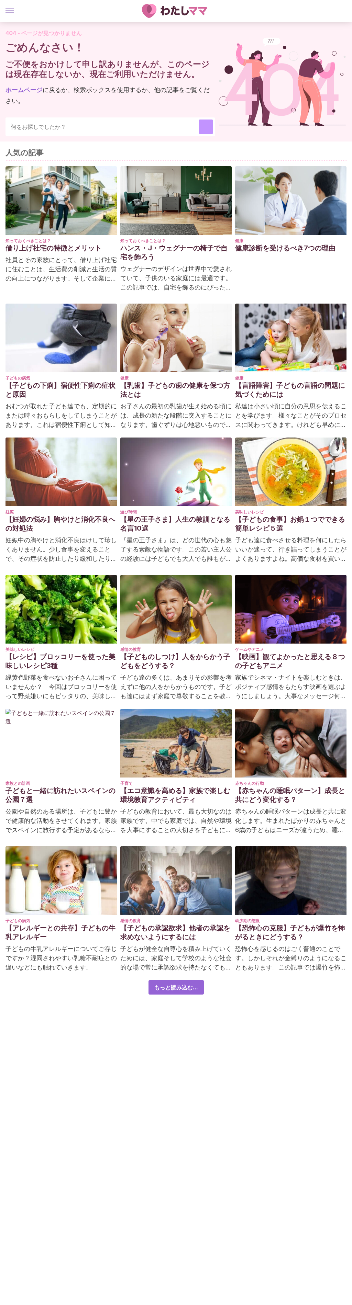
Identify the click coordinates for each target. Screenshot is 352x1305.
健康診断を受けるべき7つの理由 (285, 248)
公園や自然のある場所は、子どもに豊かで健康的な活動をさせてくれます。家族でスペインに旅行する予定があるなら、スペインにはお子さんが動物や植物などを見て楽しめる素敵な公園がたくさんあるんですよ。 (61, 821)
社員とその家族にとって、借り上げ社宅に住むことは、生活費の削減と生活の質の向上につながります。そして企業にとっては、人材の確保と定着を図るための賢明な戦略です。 (61, 269)
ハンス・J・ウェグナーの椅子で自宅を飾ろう (174, 252)
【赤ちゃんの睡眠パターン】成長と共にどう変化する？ (290, 795)
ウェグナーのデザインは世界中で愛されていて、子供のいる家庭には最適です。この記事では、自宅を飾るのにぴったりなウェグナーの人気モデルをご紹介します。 (176, 278)
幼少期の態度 (247, 920)
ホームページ (24, 89)
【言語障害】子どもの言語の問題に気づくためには (290, 389)
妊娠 (10, 511)
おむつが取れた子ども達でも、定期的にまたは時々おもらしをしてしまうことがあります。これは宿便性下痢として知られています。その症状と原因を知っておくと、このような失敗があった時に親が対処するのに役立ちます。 (61, 415)
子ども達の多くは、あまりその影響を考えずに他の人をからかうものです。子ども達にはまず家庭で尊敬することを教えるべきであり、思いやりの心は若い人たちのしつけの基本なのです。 (176, 687)
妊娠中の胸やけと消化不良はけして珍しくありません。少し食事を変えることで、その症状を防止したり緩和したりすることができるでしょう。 (61, 549)
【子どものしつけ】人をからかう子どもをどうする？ (175, 661)
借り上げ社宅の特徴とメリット (54, 248)
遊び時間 (128, 511)
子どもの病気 (18, 378)
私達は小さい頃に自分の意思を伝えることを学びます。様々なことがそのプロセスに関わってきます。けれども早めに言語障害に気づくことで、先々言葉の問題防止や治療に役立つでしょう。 (290, 415)
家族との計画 (18, 783)
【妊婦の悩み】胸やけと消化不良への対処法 (61, 523)
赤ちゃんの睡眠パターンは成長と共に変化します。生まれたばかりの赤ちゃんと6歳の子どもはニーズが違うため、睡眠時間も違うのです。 (290, 821)
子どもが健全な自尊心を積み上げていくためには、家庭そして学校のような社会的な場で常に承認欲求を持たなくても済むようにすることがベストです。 (176, 958)
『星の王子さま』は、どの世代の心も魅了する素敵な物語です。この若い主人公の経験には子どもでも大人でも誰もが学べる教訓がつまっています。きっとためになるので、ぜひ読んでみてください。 (176, 549)
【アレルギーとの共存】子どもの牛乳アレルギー (61, 932)
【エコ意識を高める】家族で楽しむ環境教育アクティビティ (175, 795)
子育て (126, 783)
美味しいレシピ (249, 511)
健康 (239, 240)
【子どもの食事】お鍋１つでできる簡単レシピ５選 (290, 523)
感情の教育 (130, 649)
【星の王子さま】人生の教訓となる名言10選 (175, 523)
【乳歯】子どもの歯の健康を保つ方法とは (175, 389)
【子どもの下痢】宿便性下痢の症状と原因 (61, 389)
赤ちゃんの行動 (249, 783)
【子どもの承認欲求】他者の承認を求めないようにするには (175, 932)
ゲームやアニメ (249, 649)
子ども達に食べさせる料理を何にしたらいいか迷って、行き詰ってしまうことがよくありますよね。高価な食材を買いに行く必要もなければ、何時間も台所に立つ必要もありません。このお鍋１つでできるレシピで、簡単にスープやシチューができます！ (290, 549)
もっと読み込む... (176, 987)
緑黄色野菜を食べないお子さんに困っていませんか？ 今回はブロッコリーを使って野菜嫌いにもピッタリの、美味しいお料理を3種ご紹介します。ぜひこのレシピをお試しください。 (61, 687)
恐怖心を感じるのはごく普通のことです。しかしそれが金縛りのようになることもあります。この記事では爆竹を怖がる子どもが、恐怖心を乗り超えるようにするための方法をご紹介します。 (290, 958)
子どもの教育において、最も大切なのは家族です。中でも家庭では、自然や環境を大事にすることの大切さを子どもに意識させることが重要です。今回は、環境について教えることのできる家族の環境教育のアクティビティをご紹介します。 (176, 821)
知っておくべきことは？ (28, 240)
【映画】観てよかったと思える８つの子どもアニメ (290, 661)
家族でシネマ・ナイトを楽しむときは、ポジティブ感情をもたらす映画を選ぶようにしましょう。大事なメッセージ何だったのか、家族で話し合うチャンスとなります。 (290, 687)
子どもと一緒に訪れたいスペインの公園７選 (61, 795)
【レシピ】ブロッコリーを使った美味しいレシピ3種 (61, 661)
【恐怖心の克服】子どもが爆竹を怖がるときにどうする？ (290, 932)
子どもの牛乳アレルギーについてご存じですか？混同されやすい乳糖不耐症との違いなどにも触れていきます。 (61, 958)
